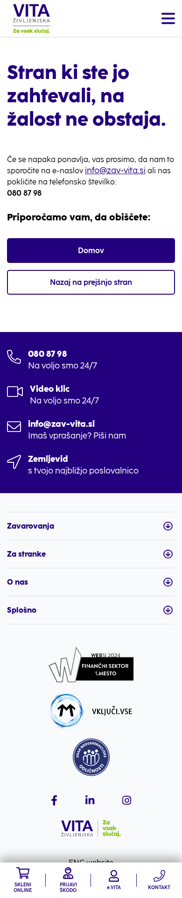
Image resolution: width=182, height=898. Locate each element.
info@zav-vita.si (115, 170)
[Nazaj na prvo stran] (31, 18)
